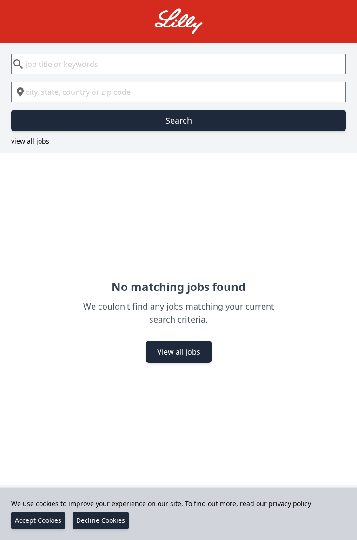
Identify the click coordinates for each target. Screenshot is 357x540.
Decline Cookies (100, 520)
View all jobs (178, 352)
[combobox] (178, 64)
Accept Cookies (38, 520)
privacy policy (290, 503)
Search (178, 120)
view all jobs (30, 141)
